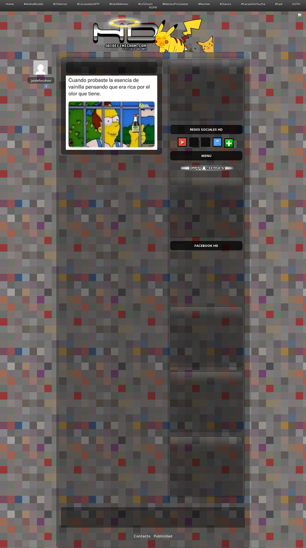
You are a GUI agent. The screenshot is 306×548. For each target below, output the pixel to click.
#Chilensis (60, 4)
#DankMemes (118, 4)
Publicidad (163, 536)
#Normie (204, 4)
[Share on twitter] (41, 86)
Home (10, 4)
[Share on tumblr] (46, 86)
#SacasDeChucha (253, 4)
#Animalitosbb (33, 4)
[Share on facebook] (35, 86)
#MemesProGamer (175, 4)
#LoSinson (145, 4)
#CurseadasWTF (88, 4)
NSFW (153, 7)
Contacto (142, 536)
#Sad (278, 4)
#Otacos (225, 4)
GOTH (296, 4)
